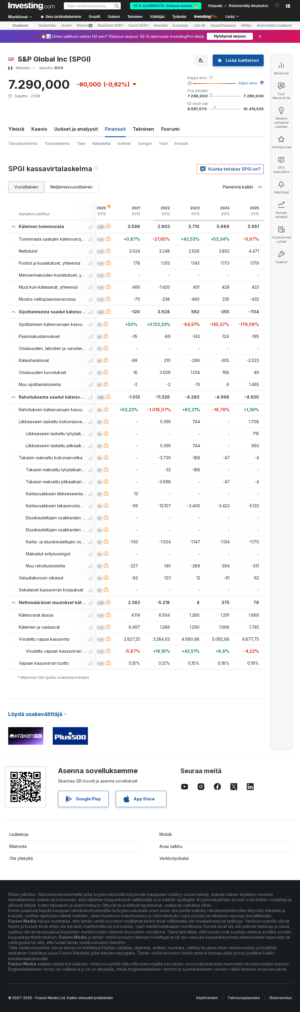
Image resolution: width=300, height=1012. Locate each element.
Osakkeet (20, 25)
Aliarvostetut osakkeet (274, 25)
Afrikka (246, 25)
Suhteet (124, 143)
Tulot (163, 143)
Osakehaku (47, 25)
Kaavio (39, 129)
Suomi (66, 25)
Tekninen (143, 129)
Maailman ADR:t (110, 25)
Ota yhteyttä (21, 858)
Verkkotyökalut (174, 858)
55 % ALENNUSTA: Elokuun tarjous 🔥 (166, 6)
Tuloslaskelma (57, 143)
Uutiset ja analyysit (76, 129)
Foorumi (170, 129)
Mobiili (165, 834)
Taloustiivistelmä (23, 143)
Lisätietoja (18, 834)
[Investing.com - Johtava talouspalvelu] (31, 6)
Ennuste (181, 143)
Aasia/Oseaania (223, 25)
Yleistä (16, 129)
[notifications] (277, 5)
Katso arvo (248, 83)
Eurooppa (180, 25)
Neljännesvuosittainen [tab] (71, 186)
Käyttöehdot (207, 998)
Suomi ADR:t (138, 25)
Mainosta (18, 846)
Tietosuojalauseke (243, 998)
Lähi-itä (199, 25)
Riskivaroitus (281, 998)
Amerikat (161, 25)
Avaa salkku (170, 846)
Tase (81, 143)
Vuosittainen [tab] (26, 186)
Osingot (145, 143)
